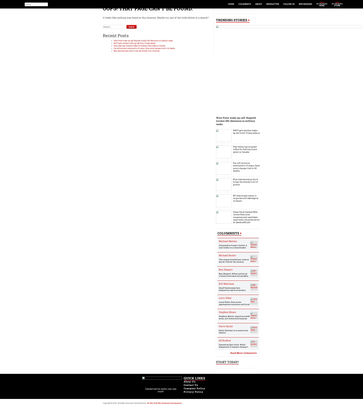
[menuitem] (322, 4)
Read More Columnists (243, 352)
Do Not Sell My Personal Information (164, 403)
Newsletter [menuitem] (272, 4)
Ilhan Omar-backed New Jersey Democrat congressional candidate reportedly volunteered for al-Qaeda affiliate (246, 217)
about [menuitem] (258, 4)
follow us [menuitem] (289, 4)
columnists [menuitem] (244, 4)
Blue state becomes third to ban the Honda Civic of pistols (137, 51)
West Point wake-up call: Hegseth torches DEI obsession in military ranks (143, 40)
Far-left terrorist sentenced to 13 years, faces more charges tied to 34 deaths (144, 48)
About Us (190, 381)
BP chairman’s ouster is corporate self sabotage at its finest (245, 198)
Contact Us (191, 384)
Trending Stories (231, 20)
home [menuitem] (231, 4)
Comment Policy (194, 388)
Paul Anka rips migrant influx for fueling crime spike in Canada (139, 46)
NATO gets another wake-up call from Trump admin (134, 43)
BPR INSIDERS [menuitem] (305, 4)
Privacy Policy (193, 391)
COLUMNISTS (228, 233)
